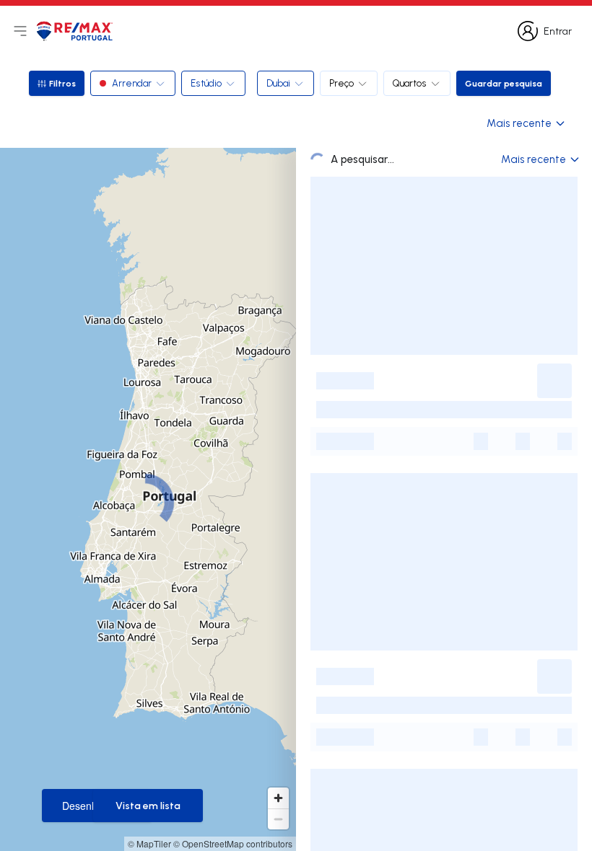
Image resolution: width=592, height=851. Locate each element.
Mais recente (519, 123)
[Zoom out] (278, 818)
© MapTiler (149, 843)
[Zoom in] (278, 798)
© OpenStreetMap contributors (232, 843)
